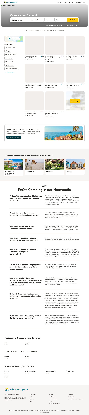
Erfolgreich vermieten (61, 2)
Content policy (71, 410)
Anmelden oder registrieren (13, 137)
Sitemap (77, 410)
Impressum (53, 410)
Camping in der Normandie (72, 25)
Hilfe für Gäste (52, 396)
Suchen (73, 20)
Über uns (32, 399)
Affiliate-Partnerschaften (54, 403)
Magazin (31, 401)
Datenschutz (63, 410)
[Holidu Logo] (10, 2)
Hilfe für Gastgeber (53, 399)
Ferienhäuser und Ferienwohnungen (54, 25)
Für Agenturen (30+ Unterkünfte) (75, 399)
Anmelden (71, 2)
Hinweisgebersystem (44, 412)
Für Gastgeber (71, 396)
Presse (50, 401)
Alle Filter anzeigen (9, 72)
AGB (58, 410)
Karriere (31, 396)
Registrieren (78, 2)
